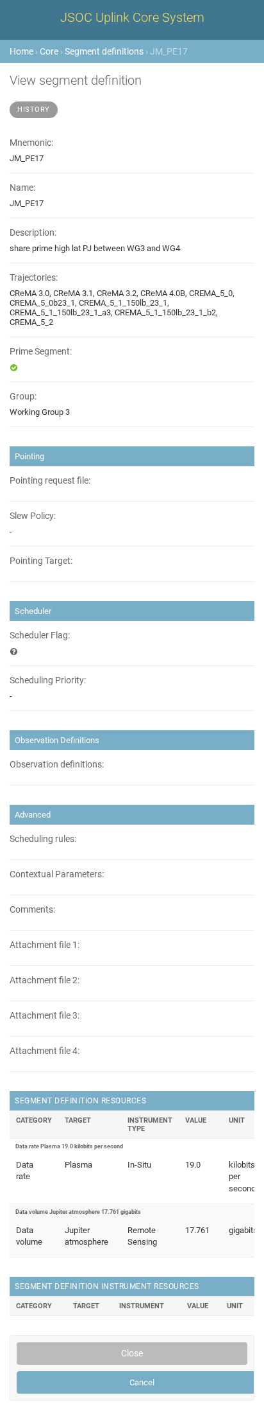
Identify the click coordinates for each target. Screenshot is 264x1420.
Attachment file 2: (44, 980)
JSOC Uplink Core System (132, 17)
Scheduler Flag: (40, 635)
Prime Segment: (41, 351)
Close (132, 1353)
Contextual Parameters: (57, 874)
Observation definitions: (57, 764)
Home (21, 51)
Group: (23, 396)
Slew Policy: (33, 516)
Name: (22, 188)
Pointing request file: (50, 481)
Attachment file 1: (44, 945)
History (33, 109)
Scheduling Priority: (48, 680)
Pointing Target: (41, 561)
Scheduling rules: (43, 839)
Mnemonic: (31, 143)
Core (49, 51)
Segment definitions (104, 51)
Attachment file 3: (44, 1016)
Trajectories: (34, 278)
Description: (33, 233)
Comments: (32, 910)
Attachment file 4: (44, 1051)
